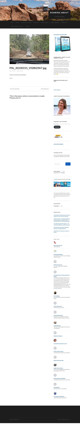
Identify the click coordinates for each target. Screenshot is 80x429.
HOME (12, 22)
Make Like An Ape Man (59, 360)
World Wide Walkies (58, 254)
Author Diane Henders (58, 351)
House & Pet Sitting (26, 22)
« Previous (14, 88)
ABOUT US (64, 22)
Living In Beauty (57, 325)
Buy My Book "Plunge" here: (60, 34)
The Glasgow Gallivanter (59, 396)
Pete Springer (57, 296)
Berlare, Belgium (57, 89)
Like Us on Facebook (58, 144)
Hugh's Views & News (58, 368)
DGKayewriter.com (58, 264)
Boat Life (36, 22)
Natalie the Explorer (58, 335)
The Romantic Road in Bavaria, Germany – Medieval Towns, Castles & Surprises (62, 215)
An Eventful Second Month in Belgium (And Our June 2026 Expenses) (61, 228)
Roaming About (59, 13)
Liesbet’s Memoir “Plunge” (17, 26)
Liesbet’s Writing (55, 22)
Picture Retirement (58, 306)
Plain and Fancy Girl (58, 245)
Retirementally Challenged (59, 378)
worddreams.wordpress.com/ (60, 343)
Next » (45, 88)
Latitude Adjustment (58, 315)
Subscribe (57, 127)
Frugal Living (44, 22)
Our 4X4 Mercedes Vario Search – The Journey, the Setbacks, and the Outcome (62, 224)
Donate (27, 26)
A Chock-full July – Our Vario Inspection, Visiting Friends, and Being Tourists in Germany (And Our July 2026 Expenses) (62, 220)
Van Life (17, 22)
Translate (63, 172)
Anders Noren (64, 419)
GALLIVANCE (56, 387)
